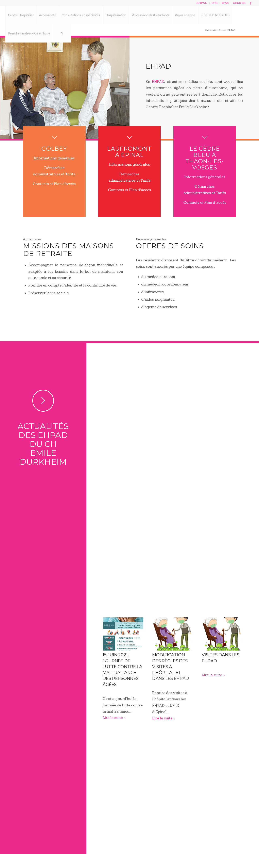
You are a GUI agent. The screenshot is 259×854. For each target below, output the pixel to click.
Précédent (109, 657)
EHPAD (158, 81)
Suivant (237, 657)
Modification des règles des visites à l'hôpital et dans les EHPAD (170, 666)
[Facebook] (251, 3)
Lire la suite (113, 718)
